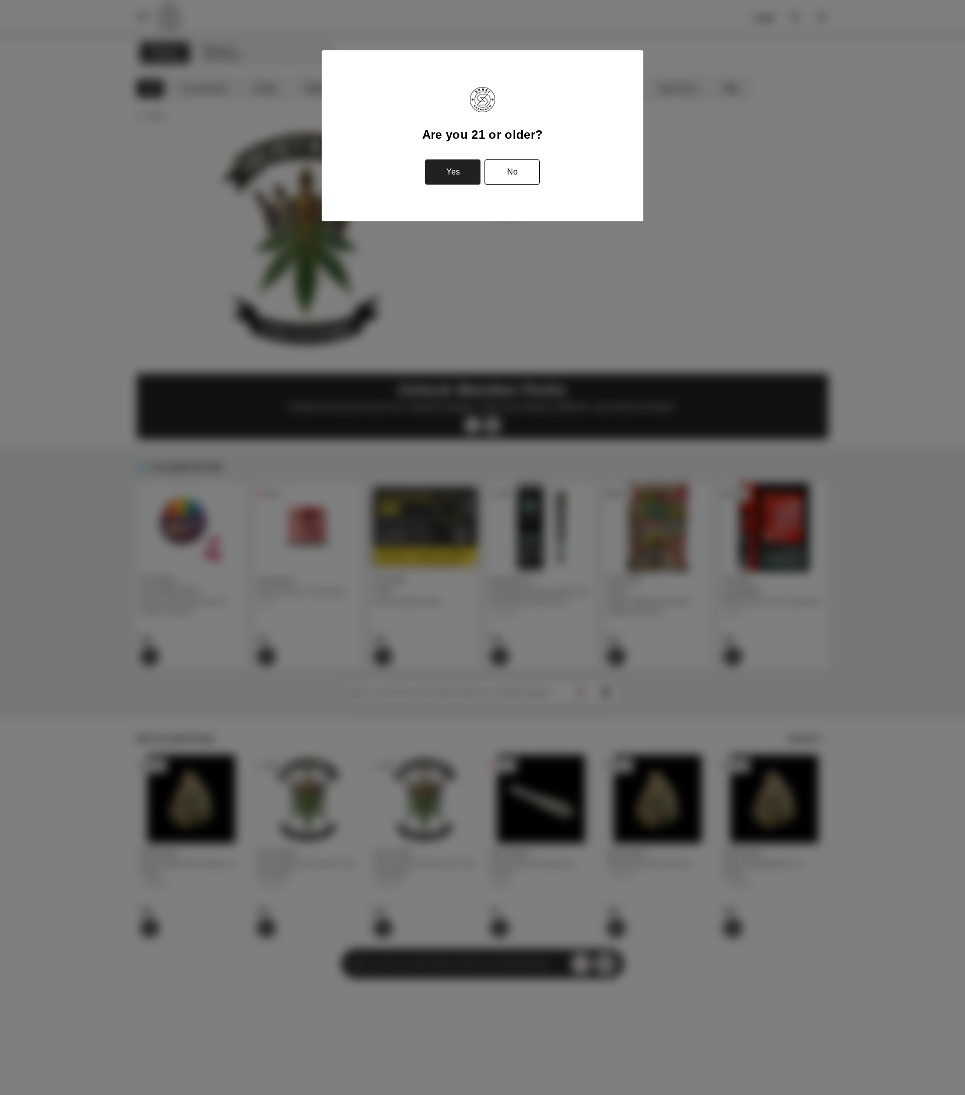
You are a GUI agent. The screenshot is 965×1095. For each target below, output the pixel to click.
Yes (453, 171)
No (512, 171)
